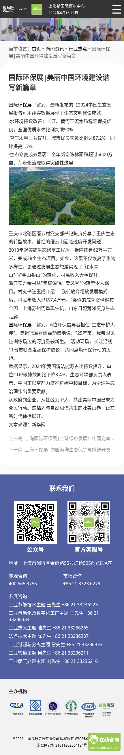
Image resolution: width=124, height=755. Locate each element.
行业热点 (78, 49)
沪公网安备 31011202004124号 (62, 745)
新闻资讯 (55, 49)
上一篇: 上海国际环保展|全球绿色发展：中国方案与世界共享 (62, 438)
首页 (36, 49)
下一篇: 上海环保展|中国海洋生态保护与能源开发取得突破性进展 (62, 449)
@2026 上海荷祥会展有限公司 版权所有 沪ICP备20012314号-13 (62, 738)
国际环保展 (20, 105)
